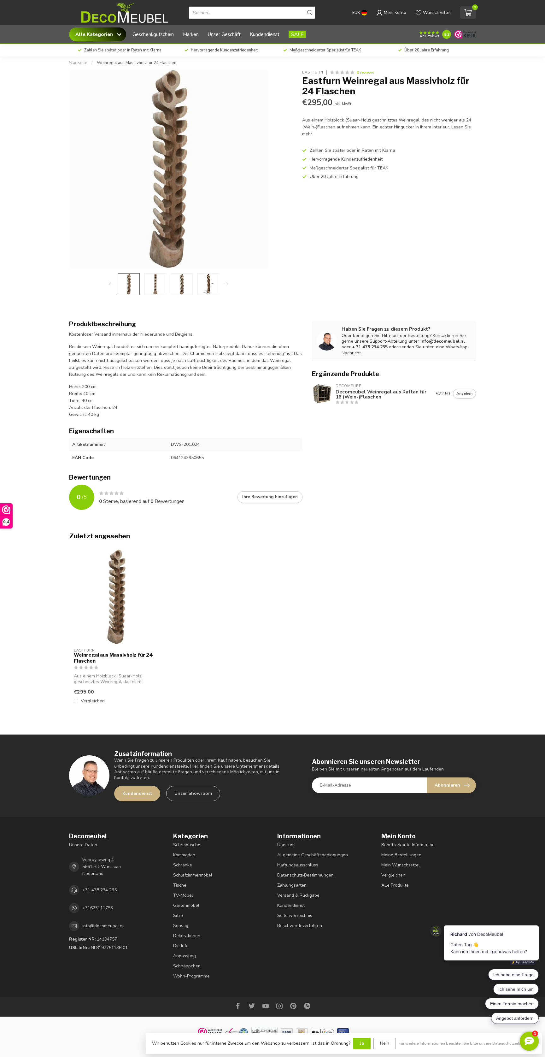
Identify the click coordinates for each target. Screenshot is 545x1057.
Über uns (286, 845)
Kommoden (184, 855)
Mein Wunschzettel (400, 865)
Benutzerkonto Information (408, 845)
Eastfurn (312, 72)
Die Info (181, 946)
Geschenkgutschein (153, 34)
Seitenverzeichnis (294, 915)
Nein (384, 1043)
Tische (179, 885)
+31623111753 (97, 908)
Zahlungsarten (292, 885)
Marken (191, 34)
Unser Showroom (193, 793)
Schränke (182, 865)
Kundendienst (264, 34)
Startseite (78, 63)
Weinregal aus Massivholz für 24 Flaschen (136, 63)
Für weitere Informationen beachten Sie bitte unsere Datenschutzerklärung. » (467, 1043)
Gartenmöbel (186, 905)
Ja (362, 1043)
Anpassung (184, 956)
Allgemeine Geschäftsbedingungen (312, 855)
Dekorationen (186, 936)
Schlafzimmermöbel (192, 875)
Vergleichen (93, 701)
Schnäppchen (187, 966)
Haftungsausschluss (297, 865)
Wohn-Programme (191, 976)
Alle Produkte (395, 885)
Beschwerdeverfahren (299, 926)
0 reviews (365, 72)
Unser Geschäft (224, 34)
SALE (297, 34)
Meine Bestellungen (401, 855)
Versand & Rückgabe (298, 895)
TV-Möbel (183, 895)
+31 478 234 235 (99, 890)
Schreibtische (186, 845)
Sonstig (180, 926)
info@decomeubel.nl (442, 341)
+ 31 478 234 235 (370, 347)
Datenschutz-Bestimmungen (305, 875)
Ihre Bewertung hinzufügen (270, 497)
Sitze (178, 915)
